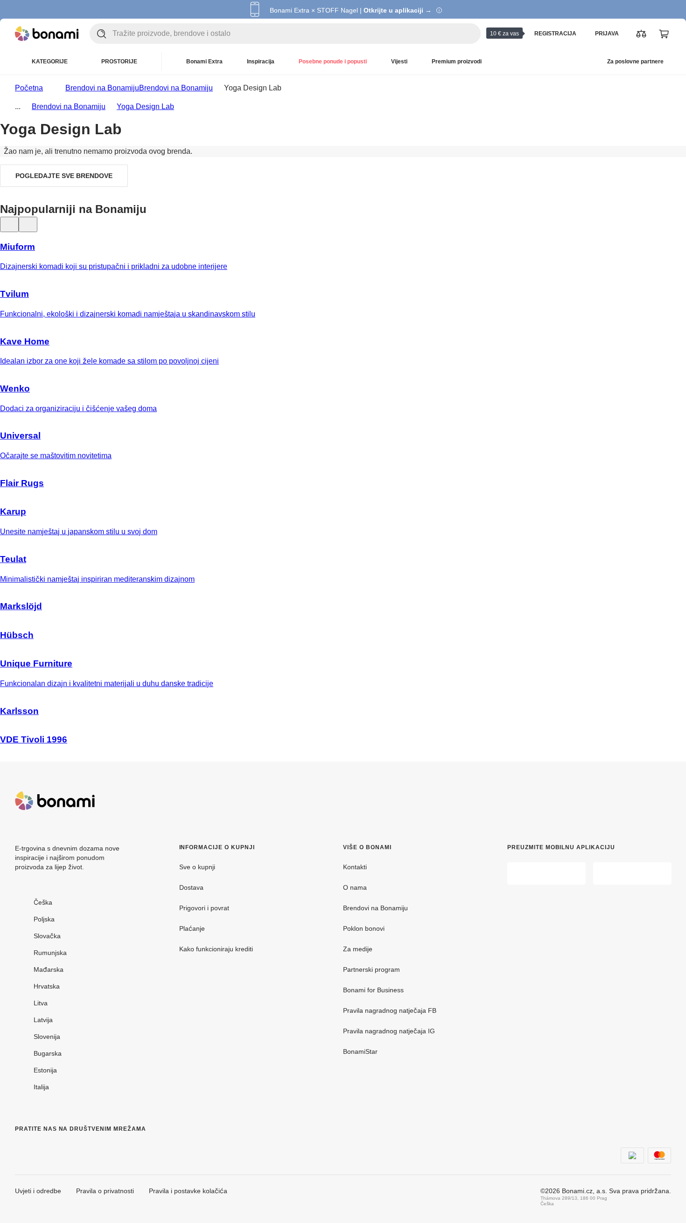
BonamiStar (360, 1051)
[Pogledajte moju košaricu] (663, 33)
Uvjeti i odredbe (38, 1191)
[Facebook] (22, 1147)
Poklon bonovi (364, 928)
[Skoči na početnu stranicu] (46, 33)
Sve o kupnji (197, 867)
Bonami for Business (373, 990)
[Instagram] (44, 1147)
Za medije (357, 949)
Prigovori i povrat (204, 908)
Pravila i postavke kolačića (188, 1191)
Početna (29, 88)
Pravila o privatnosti (105, 1191)
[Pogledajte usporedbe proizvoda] (641, 33)
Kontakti (355, 867)
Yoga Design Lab (145, 106)
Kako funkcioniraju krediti (216, 949)
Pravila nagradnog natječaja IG (389, 1031)
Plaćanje (192, 928)
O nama (355, 887)
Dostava (191, 887)
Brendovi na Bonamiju (176, 88)
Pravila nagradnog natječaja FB (389, 1010)
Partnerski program (371, 969)
